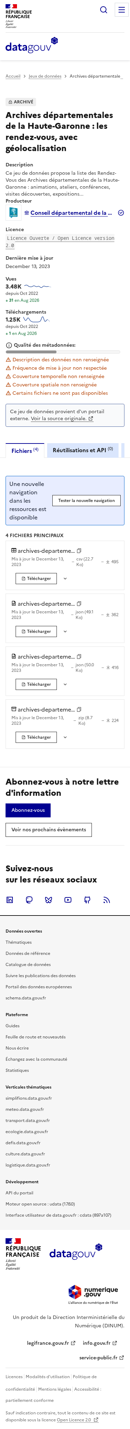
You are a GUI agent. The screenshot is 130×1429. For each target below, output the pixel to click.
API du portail (19, 1193)
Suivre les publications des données (41, 976)
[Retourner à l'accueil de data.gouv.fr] (32, 45)
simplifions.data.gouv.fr (29, 1098)
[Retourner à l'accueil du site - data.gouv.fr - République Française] (76, 1254)
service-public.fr (98, 1357)
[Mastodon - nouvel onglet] (29, 900)
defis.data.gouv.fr (23, 1143)
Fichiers (24, 450)
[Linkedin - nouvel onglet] (10, 900)
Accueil (13, 76)
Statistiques (17, 1070)
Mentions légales (54, 1389)
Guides (12, 1026)
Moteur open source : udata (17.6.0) (40, 1204)
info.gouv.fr (97, 1343)
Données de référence (28, 953)
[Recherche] (104, 10)
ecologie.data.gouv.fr (27, 1132)
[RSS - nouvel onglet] (107, 900)
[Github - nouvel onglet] (87, 900)
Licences (14, 1377)
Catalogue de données (28, 964)
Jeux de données (45, 76)
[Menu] (122, 10)
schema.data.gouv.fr (26, 998)
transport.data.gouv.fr (28, 1120)
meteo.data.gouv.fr (25, 1109)
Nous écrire (17, 1048)
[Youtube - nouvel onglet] (68, 900)
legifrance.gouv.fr (48, 1343)
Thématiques (19, 942)
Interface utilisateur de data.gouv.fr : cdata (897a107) (58, 1215)
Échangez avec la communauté (36, 1059)
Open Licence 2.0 (74, 1420)
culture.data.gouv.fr (25, 1154)
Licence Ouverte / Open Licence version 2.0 (60, 242)
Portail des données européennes (39, 987)
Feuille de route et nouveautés (36, 1037)
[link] (36, 578)
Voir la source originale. (59, 418)
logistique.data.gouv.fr (28, 1165)
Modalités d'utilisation (48, 1377)
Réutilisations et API (83, 450)
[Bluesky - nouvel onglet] (48, 900)
